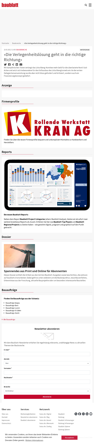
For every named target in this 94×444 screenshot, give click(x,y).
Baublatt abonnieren (28, 420)
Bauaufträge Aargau (13, 303)
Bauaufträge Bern (12, 305)
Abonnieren (47, 397)
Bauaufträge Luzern (13, 308)
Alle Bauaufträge (9, 319)
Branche (7, 387)
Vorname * (8, 368)
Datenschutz (6, 423)
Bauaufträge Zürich (12, 313)
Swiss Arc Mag (44, 417)
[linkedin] (87, 413)
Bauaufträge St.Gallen (13, 310)
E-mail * (7, 350)
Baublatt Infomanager (66, 420)
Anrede (6, 359)
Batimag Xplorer (64, 429)
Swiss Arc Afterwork (46, 423)
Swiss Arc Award (45, 420)
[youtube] (90, 413)
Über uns (5, 414)
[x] (76, 413)
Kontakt (5, 417)
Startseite (5, 43)
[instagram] (83, 413)
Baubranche (16, 43)
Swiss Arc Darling (45, 426)
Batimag (61, 417)
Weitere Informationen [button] (34, 440)
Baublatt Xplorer (64, 426)
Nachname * (8, 377)
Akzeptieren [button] (69, 438)
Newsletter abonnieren (29, 417)
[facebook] (79, 413)
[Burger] (90, 5)
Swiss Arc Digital (45, 414)
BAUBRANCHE (21, 50)
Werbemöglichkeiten (28, 414)
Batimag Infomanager (66, 423)
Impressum (6, 420)
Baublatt (61, 414)
